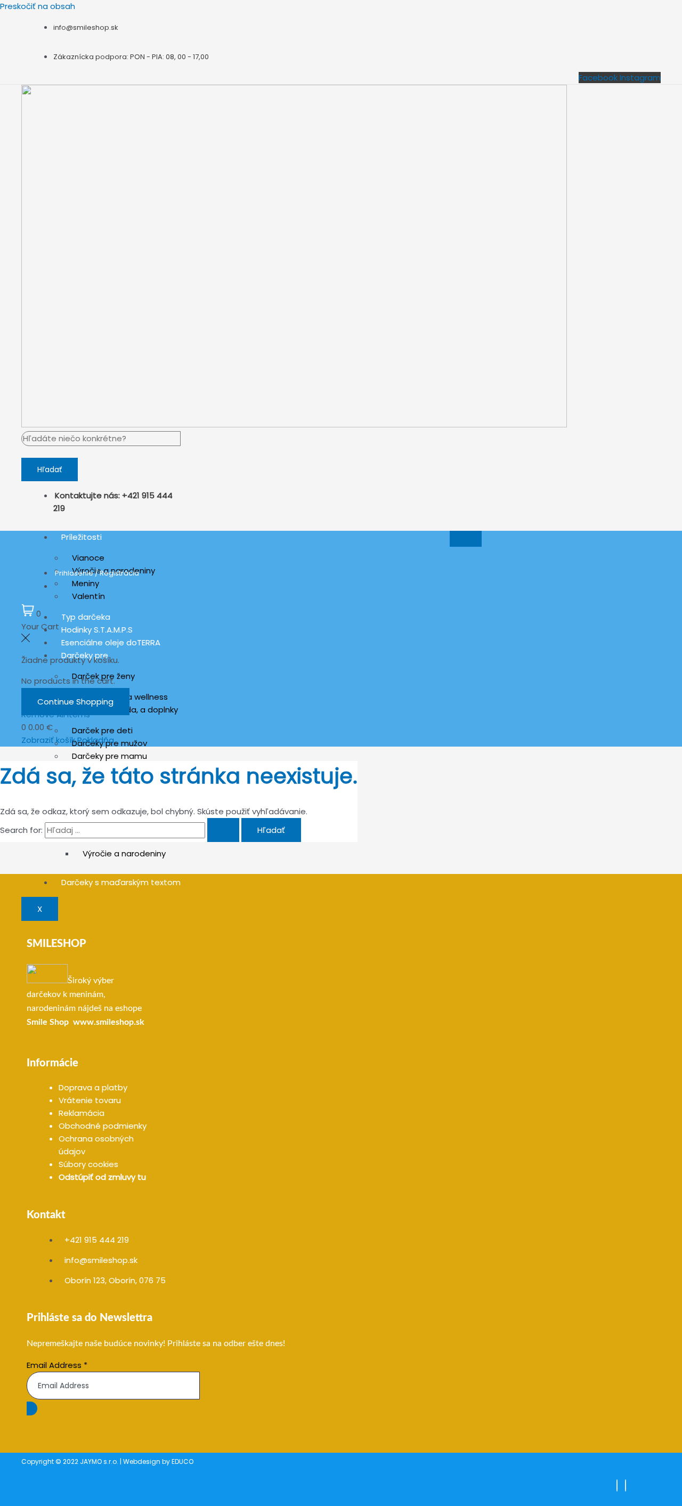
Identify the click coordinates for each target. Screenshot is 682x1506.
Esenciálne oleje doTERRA (110, 642)
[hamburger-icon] (466, 539)
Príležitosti (81, 537)
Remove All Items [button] (55, 714)
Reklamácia (81, 1113)
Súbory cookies (88, 1164)
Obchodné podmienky (103, 1125)
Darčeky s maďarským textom (121, 882)
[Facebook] (617, 1485)
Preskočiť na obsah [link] (37, 6)
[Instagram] (625, 1485)
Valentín (88, 596)
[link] (48, 1022)
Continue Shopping (75, 701)
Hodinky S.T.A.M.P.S (97, 629)
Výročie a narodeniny (124, 853)
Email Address (57, 1365)
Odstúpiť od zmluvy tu (102, 1177)
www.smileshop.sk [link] (108, 1022)
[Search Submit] (223, 830)
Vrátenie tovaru (90, 1100)
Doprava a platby (93, 1087)
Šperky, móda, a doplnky (130, 709)
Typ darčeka (85, 616)
